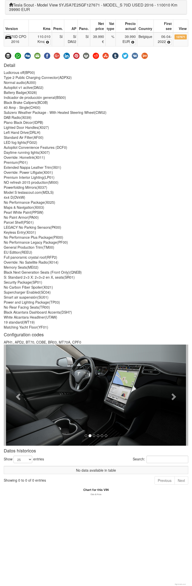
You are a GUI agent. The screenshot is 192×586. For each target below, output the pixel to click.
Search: (139, 458)
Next (181, 480)
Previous (165, 480)
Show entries (24, 458)
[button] (18, 395)
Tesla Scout (23, 5)
